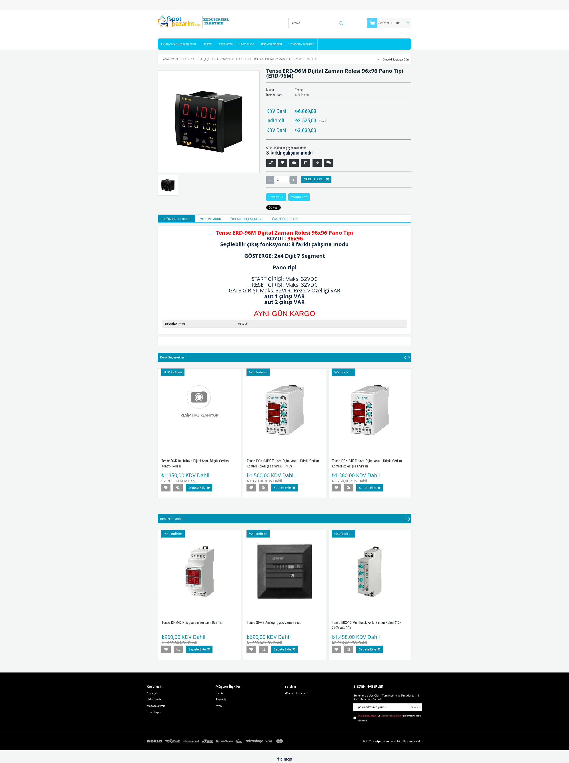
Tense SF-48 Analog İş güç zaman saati (274, 622)
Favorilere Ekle (165, 487)
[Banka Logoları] (215, 741)
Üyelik (219, 693)
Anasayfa (152, 693)
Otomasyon (247, 44)
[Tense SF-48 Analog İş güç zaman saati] (284, 571)
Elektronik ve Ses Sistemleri (178, 44)
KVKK (219, 706)
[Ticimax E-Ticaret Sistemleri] (285, 759)
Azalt (270, 180)
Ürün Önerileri (285, 219)
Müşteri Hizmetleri (296, 693)
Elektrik (207, 44)
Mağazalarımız (156, 706)
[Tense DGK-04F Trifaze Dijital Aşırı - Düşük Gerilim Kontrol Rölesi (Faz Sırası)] (370, 410)
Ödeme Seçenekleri (246, 219)
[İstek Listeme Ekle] (294, 163)
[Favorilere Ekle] (282, 163)
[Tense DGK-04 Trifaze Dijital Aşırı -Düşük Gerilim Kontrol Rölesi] (199, 410)
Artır (293, 180)
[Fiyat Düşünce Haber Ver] (317, 163)
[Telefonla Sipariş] (271, 163)
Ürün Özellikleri (176, 219)
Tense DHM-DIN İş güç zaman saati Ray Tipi (192, 622)
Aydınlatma (225, 44)
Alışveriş (221, 699)
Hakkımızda (154, 699)
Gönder (415, 707)
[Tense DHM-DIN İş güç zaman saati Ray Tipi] (199, 571)
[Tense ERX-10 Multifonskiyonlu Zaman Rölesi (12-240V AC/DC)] (370, 571)
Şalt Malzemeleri (271, 44)
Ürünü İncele (178, 487)
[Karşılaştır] (305, 163)
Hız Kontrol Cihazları (301, 44)
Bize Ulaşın (153, 712)
